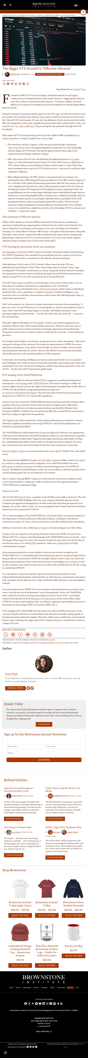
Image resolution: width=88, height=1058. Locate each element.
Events (36, 987)
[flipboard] (54, 1003)
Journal (44, 987)
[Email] (28, 688)
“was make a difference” (25, 126)
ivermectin (9, 393)
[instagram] (47, 1003)
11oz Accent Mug (73, 946)
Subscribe (44, 759)
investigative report (15, 451)
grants (10, 466)
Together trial (12, 420)
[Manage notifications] (5, 1052)
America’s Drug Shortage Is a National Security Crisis (19, 789)
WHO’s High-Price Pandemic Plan (63, 827)
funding (23, 383)
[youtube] (40, 1003)
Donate (70, 987)
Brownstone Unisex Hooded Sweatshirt (73, 904)
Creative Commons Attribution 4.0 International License (35, 640)
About (18, 987)
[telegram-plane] (58, 1003)
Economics (39, 15)
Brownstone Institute (10, 15)
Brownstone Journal (26, 15)
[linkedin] (44, 1003)
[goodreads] (51, 1003)
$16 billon (20, 180)
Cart (77, 987)
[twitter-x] (30, 1003)
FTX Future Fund (58, 238)
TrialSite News (8, 402)
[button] (11, 5)
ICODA (33, 543)
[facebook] (26, 1003)
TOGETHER (38, 383)
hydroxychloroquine (27, 393)
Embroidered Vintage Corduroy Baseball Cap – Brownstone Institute (20, 951)
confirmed (61, 543)
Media (52, 987)
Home (11, 987)
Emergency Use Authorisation (44, 598)
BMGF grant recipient (38, 528)
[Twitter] (32, 688)
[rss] (62, 1003)
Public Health (51, 74)
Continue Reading (14, 818)
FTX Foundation (35, 238)
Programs (27, 987)
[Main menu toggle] (4, 5)
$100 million (45, 186)
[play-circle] (37, 1003)
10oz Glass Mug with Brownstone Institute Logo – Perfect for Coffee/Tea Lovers (47, 951)
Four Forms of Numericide (18, 827)
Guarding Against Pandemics (15, 252)
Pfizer (32, 506)
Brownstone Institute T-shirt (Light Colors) (20, 904)
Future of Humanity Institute (45, 289)
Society (60, 74)
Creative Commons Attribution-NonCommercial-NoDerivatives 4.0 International (22, 1045)
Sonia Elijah (11, 674)
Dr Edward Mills (55, 516)
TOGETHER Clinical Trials (19, 497)
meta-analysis (71, 562)
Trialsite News (79, 89)
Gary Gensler (19, 148)
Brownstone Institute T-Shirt (47, 904)
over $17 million (45, 460)
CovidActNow (14, 289)
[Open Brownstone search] (83, 12)
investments (28, 466)
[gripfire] (33, 1003)
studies (68, 558)
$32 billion (77, 98)
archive (57, 283)
